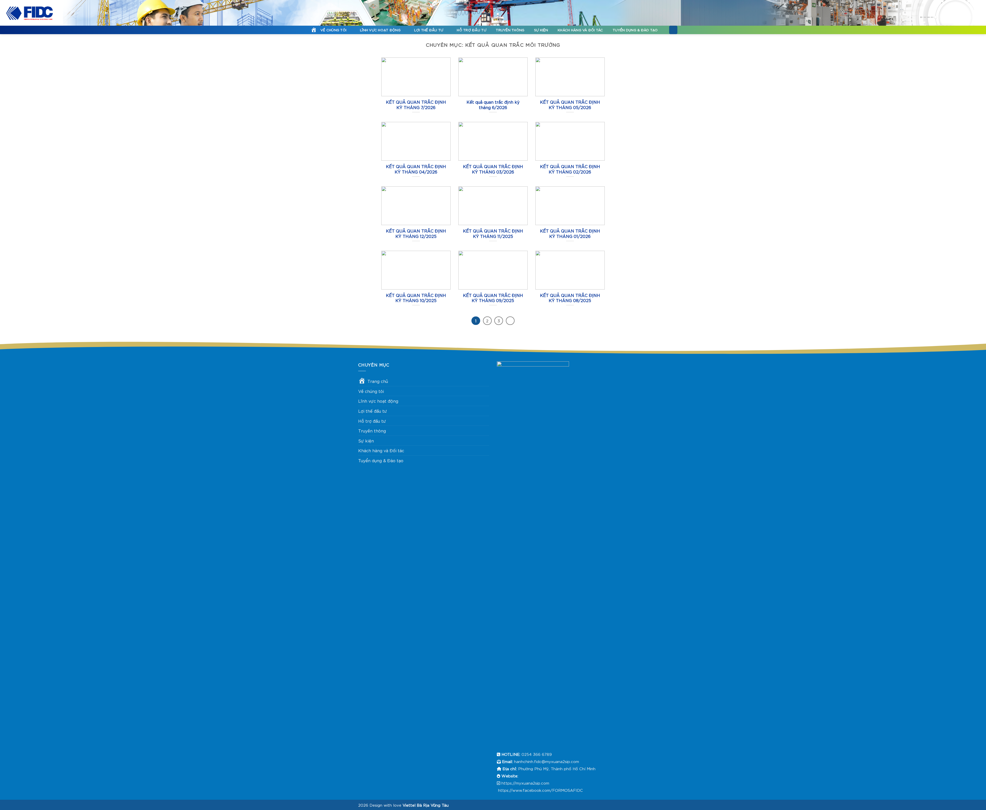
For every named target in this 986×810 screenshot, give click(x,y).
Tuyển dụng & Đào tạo (635, 30)
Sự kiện (541, 30)
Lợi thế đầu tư (428, 30)
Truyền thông (510, 30)
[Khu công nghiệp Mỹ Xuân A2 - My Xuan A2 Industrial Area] (29, 13)
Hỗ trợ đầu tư (471, 30)
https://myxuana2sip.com (525, 782)
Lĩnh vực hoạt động (380, 30)
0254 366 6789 (537, 754)
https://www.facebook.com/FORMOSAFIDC (540, 790)
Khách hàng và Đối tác (580, 30)
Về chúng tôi (333, 30)
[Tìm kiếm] (673, 30)
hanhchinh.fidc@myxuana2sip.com (546, 761)
